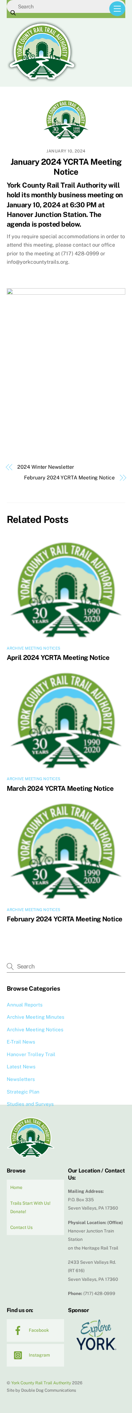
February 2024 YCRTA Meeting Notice (69, 478)
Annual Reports (25, 1004)
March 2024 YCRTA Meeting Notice (60, 788)
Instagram (39, 1355)
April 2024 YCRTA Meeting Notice (58, 657)
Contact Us (21, 1227)
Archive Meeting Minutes (35, 1017)
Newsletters (21, 1079)
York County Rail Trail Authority (41, 1382)
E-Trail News (21, 1042)
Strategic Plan (23, 1091)
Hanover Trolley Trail (31, 1054)
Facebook (38, 1330)
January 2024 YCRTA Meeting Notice (66, 167)
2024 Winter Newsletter (45, 467)
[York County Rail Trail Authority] (42, 80)
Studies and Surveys (30, 1104)
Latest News (21, 1066)
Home (16, 1187)
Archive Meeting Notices (34, 648)
